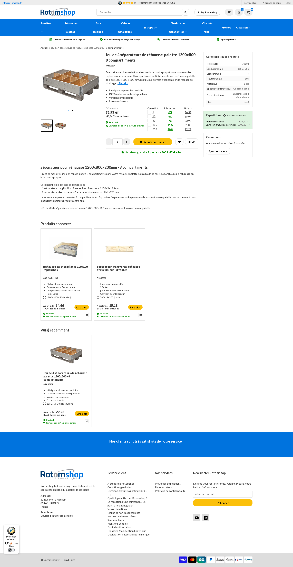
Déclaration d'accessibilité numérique (129, 534)
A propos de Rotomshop (121, 483)
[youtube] (197, 517)
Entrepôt (149, 27)
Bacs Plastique (97, 27)
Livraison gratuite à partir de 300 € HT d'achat (153, 152)
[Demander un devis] (239, 12)
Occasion (242, 27)
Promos (226, 27)
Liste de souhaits (229, 12)
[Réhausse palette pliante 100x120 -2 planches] (66, 248)
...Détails (123, 83)
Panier (248, 12)
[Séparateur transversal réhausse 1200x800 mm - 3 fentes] (119, 248)
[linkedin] (206, 517)
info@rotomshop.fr (12, 3)
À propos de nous (272, 3)
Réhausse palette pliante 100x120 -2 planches (65, 268)
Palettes (46, 23)
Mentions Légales (118, 523)
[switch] (11, 550)
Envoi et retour (163, 487)
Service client (251, 3)
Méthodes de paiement (168, 483)
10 (153, 116)
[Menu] (17, 527)
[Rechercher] (185, 12)
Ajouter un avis (218, 151)
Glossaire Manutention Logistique (127, 530)
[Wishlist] (179, 141)
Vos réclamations (117, 509)
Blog (288, 3)
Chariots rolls (207, 27)
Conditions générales (120, 487)
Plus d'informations (236, 115)
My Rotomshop (209, 12)
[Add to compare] (86, 315)
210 (154, 129)
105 (154, 124)
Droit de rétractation (119, 527)
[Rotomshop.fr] (66, 12)
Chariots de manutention (177, 27)
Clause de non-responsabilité (124, 512)
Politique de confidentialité (170, 490)
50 (153, 120)
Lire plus (81, 307)
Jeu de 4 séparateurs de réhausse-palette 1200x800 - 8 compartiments (65, 376)
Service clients (116, 520)
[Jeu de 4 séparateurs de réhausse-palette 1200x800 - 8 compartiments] (66, 354)
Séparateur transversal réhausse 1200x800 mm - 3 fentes (118, 268)
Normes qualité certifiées (122, 516)
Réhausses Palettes (71, 27)
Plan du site (68, 559)
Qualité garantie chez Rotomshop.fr (128, 498)
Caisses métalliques (125, 27)
